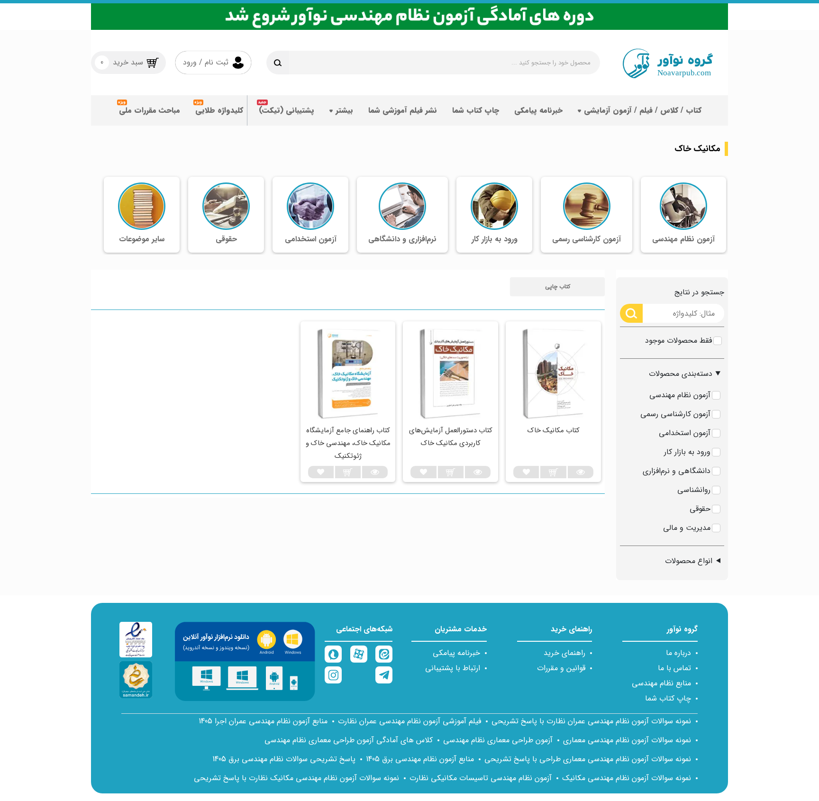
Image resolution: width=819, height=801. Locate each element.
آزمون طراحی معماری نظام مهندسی (498, 740)
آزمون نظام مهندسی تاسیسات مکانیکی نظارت (481, 778)
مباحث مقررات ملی (149, 110)
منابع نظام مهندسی (661, 683)
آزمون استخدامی (684, 433)
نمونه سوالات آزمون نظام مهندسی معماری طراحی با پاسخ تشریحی (587, 759)
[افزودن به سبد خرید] (553, 472)
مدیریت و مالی (686, 528)
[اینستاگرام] (333, 674)
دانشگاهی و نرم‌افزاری (676, 471)
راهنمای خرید (564, 653)
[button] (557, 286)
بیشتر (344, 110)
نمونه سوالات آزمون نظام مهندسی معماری (627, 740)
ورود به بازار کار (687, 452)
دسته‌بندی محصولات (680, 374)
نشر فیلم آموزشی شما (402, 110)
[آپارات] (358, 654)
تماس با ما (674, 668)
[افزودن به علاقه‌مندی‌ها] (526, 472)
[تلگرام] (383, 674)
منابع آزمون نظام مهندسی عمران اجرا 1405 (263, 721)
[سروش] (333, 654)
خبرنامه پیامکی (538, 110)
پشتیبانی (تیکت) (286, 110)
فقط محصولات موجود (678, 340)
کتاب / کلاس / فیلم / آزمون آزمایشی (642, 110)
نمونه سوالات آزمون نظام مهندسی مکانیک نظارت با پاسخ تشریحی (296, 778)
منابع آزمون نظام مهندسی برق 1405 (420, 759)
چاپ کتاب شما (475, 110)
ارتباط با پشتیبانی (452, 668)
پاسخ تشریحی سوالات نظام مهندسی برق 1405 (283, 759)
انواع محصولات (688, 561)
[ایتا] (383, 654)
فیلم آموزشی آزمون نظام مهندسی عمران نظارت (409, 721)
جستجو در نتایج (699, 292)
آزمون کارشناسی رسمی (675, 414)
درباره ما (678, 653)
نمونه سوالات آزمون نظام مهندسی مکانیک (626, 778)
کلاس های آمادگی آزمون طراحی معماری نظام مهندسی (348, 740)
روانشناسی (693, 490)
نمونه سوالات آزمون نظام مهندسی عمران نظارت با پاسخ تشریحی (591, 721)
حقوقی (700, 509)
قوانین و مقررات (561, 668)
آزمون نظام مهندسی (679, 395)
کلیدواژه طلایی (219, 110)
